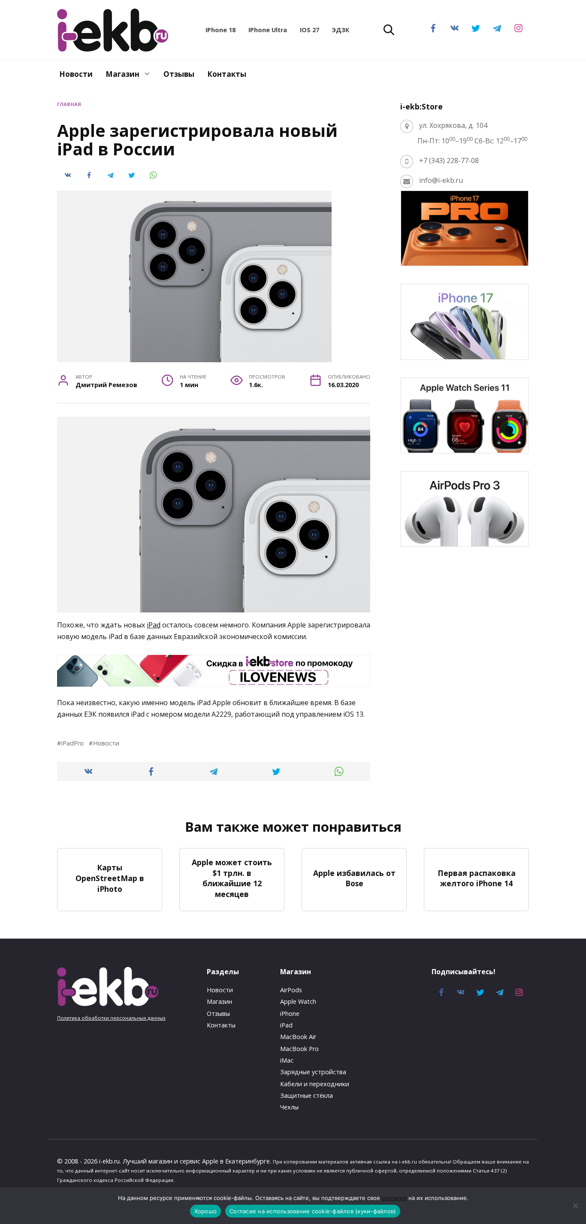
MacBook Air (298, 1037)
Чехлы (289, 1107)
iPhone (289, 1013)
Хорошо (205, 1211)
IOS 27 (309, 30)
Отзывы (178, 74)
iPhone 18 (220, 30)
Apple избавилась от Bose (354, 877)
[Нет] (575, 1205)
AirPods (291, 990)
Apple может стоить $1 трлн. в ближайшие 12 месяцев (232, 878)
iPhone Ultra (267, 30)
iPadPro (72, 743)
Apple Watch (298, 1001)
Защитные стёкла (306, 1095)
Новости (76, 74)
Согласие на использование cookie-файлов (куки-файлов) (313, 1211)
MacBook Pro (299, 1049)
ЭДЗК (340, 30)
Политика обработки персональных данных (111, 1018)
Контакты (226, 74)
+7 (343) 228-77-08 (449, 160)
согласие (394, 1197)
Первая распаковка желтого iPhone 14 (477, 877)
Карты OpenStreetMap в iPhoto (110, 878)
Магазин (122, 74)
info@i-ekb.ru (441, 180)
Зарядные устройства (313, 1072)
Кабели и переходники (314, 1084)
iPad (153, 625)
